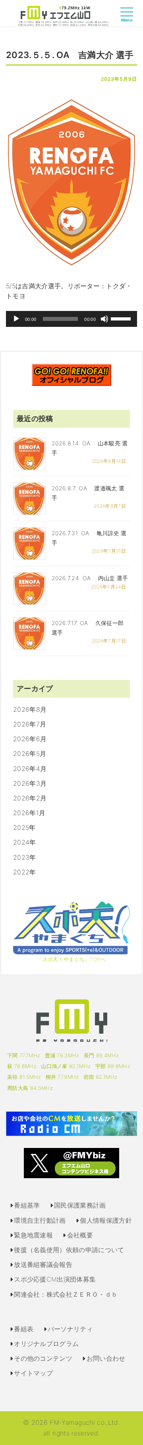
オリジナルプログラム (46, 1344)
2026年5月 (29, 753)
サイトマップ (33, 1373)
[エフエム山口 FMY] (63, 15)
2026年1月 (29, 813)
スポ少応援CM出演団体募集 (55, 1279)
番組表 (23, 1329)
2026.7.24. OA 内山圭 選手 (90, 578)
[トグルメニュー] (128, 19)
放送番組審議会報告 (43, 1264)
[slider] (122, 318)
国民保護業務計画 (80, 1205)
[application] (71, 319)
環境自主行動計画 (40, 1220)
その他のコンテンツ (43, 1358)
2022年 (24, 872)
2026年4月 (29, 769)
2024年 (24, 842)
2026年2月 (29, 798)
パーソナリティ (70, 1329)
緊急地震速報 (33, 1235)
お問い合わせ (106, 1358)
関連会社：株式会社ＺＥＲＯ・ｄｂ (66, 1294)
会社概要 (80, 1235)
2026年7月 (29, 724)
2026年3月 (29, 783)
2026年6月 (29, 739)
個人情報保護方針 (106, 1220)
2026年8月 (29, 709)
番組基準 (27, 1205)
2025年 (24, 827)
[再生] (16, 319)
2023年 (24, 857)
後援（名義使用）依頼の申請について (69, 1250)
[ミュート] (104, 319)
